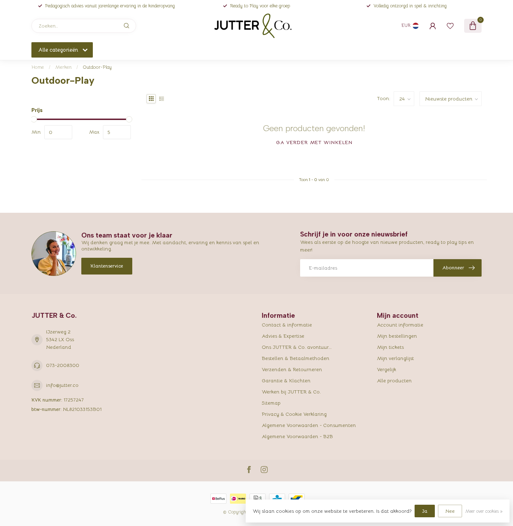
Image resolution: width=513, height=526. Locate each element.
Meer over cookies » (484, 511)
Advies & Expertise (283, 336)
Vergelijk (386, 369)
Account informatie (400, 325)
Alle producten (394, 380)
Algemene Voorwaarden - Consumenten (309, 425)
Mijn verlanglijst (395, 358)
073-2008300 (62, 365)
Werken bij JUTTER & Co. (291, 392)
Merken (63, 67)
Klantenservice (106, 266)
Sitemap (271, 403)
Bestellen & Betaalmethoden (295, 358)
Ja (425, 511)
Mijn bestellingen (397, 336)
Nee (450, 511)
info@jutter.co (62, 385)
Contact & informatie (287, 325)
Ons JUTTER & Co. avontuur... (297, 347)
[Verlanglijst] (450, 26)
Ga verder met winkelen (314, 142)
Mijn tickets (390, 347)
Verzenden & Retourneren (292, 369)
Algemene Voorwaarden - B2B (297, 436)
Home (37, 67)
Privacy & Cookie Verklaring (294, 414)
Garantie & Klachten (286, 380)
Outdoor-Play (97, 67)
